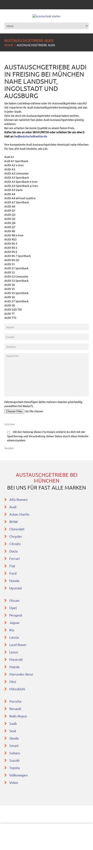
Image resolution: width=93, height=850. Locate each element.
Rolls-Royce (18, 716)
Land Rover (18, 644)
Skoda (14, 738)
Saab (13, 723)
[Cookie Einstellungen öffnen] (7, 844)
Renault (15, 708)
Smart (14, 745)
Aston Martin (19, 514)
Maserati (16, 659)
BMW (13, 521)
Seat (12, 730)
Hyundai (15, 588)
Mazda (14, 666)
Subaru (14, 753)
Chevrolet (16, 529)
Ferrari (14, 558)
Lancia (14, 637)
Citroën (15, 543)
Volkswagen (18, 775)
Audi (12, 507)
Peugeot (15, 615)
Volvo (13, 782)
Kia (11, 630)
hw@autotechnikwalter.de (30, 136)
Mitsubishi (17, 689)
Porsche (15, 701)
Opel (13, 607)
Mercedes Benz (21, 674)
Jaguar (14, 622)
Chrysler (15, 536)
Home (8, 45)
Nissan (14, 600)
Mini (12, 681)
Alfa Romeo (18, 499)
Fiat (12, 566)
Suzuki (14, 760)
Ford (12, 573)
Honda (14, 580)
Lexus (13, 652)
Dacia (13, 551)
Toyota (14, 767)
